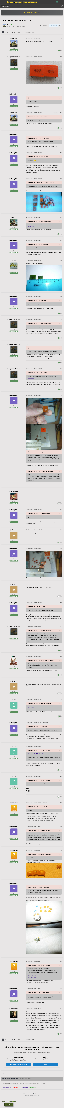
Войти (45, 1064)
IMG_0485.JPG (32, 977)
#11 (61, 296)
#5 (61, 134)
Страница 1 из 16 (29, 32)
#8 (61, 217)
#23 (61, 656)
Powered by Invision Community (32, 1097)
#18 (61, 529)
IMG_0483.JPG (32, 975)
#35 (61, 1008)
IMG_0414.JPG (32, 753)
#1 (61, 38)
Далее (18, 32)
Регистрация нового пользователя (18, 1064)
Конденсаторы (21, 26)
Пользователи (24, 1087)
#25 (61, 699)
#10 (61, 260)
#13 (61, 344)
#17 (61, 509)
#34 (61, 988)
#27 (61, 746)
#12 (61, 319)
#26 (61, 722)
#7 (61, 178)
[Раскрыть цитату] (28, 98)
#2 (61, 56)
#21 (61, 602)
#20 (61, 584)
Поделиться (44, 25)
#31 (61, 850)
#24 (61, 681)
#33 (61, 961)
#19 (61, 548)
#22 (61, 626)
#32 (61, 883)
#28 (61, 776)
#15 (61, 395)
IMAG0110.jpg (31, 226)
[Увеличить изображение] (35, 160)
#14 (61, 368)
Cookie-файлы (37, 1093)
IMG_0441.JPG (32, 707)
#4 (61, 112)
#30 (61, 826)
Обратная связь (27, 1093)
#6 (61, 152)
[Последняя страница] (22, 32)
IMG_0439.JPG (40, 753)
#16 (61, 491)
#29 (61, 802)
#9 (61, 240)
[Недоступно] (44, 72)
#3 (61, 94)
